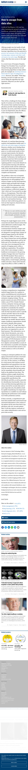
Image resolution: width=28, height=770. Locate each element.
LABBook (3, 677)
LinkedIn (3, 687)
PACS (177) (6, 513)
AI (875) (18, 503)
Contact (3, 695)
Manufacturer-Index (6, 679)
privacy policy (11, 758)
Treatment (3, 666)
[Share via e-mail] (18, 527)
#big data (8, 562)
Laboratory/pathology (6, 665)
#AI (5, 562)
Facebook (3, 683)
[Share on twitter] (5, 527)
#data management (14, 562)
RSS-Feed (3, 689)
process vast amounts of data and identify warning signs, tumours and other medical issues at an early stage (13, 55)
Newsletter (4, 694)
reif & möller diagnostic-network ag (7, 648)
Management (4, 668)
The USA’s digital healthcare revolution (12, 614)
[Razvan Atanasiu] (14, 429)
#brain (8, 594)
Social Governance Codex (7, 700)
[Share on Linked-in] (9, 527)
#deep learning (21, 562)
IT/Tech (3, 669)
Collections (4, 674)
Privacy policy (4, 701)
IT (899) (20, 511)
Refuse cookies (14, 762)
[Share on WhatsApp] (12, 527)
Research (3, 671)
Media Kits (3, 692)
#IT (25, 562)
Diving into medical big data (9, 553)
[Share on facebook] (2, 527)
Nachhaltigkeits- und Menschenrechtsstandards (7, 697)
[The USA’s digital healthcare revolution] (14, 604)
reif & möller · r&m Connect (7, 645)
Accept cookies (14, 766)
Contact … (6, 517)
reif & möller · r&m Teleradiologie (18, 646)
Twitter (3, 684)
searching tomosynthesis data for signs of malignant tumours (14, 74)
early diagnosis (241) (9, 511)
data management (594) (10, 506)
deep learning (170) (9, 508)
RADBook (3, 676)
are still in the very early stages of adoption (13, 144)
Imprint (3, 703)
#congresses (15, 625)
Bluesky (3, 686)
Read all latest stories (9, 522)
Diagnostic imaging (5, 663)
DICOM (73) (20, 508)
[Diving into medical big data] (14, 543)
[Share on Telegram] (15, 527)
